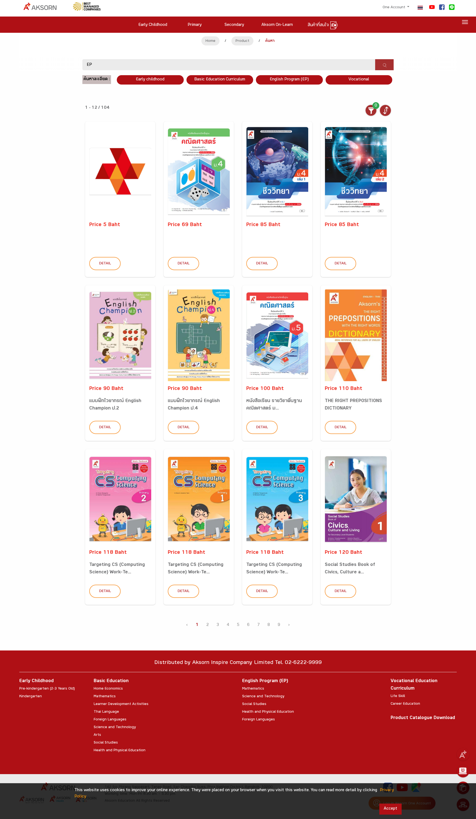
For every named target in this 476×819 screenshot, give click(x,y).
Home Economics (108, 689)
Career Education (405, 704)
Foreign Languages (110, 720)
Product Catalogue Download (423, 718)
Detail (105, 263)
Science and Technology (115, 727)
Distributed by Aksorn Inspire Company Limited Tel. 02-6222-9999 (238, 663)
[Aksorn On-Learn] (463, 771)
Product (242, 41)
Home (210, 41)
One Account (394, 7)
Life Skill (398, 696)
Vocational (358, 80)
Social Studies (106, 743)
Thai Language (106, 712)
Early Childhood (36, 681)
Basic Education (111, 681)
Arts (97, 735)
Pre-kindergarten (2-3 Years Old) (47, 689)
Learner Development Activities (121, 704)
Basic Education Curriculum (219, 80)
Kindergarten (30, 696)
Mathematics (105, 696)
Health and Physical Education (119, 750)
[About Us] (463, 754)
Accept (390, 809)
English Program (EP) (289, 80)
